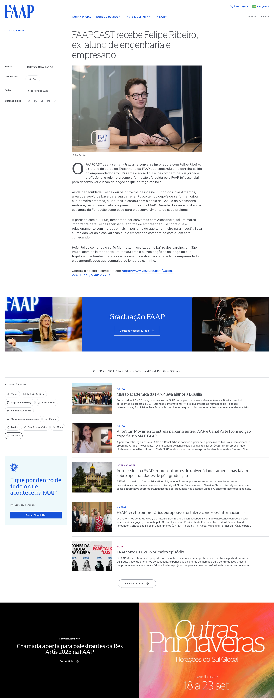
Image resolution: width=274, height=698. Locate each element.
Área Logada (241, 6)
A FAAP (161, 17)
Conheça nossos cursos (134, 330)
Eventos (264, 16)
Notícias (252, 16)
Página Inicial (81, 17)
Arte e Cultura (137, 17)
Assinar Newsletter (36, 515)
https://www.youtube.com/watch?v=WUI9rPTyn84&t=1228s (123, 273)
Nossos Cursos (107, 17)
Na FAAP (20, 30)
